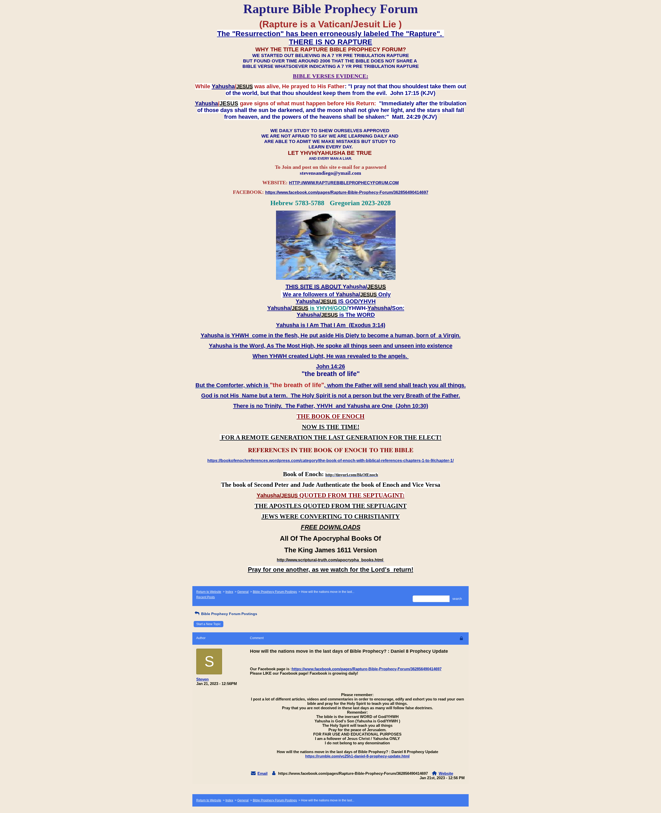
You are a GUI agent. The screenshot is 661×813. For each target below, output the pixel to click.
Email (262, 773)
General (243, 592)
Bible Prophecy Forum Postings (275, 592)
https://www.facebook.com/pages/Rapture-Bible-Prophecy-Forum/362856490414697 (367, 669)
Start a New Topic (208, 624)
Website (446, 773)
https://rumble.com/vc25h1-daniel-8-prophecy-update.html (357, 756)
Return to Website (208, 592)
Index (229, 592)
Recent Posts (205, 597)
